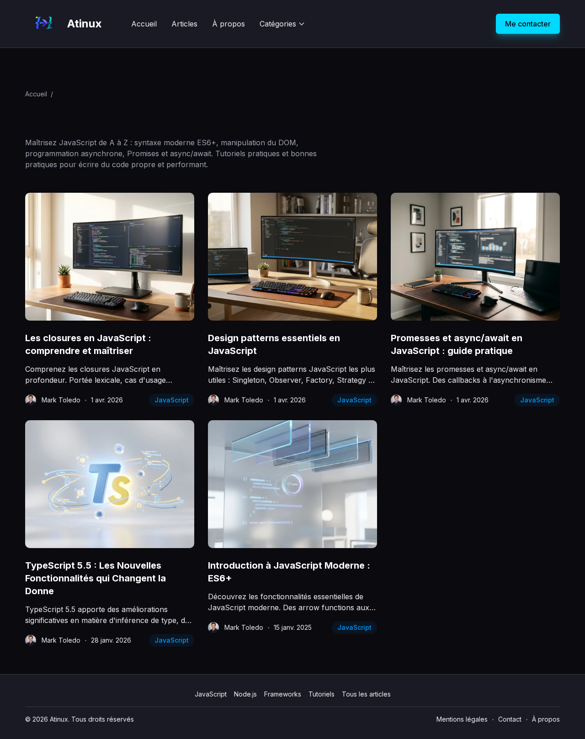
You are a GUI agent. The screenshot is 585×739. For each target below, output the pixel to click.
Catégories (278, 23)
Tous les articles (366, 694)
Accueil (144, 23)
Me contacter (528, 23)
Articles (184, 23)
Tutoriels (321, 694)
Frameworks (282, 694)
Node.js (245, 694)
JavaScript (171, 400)
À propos (228, 23)
